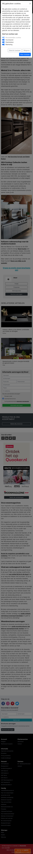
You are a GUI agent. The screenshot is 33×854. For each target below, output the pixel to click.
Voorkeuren (9, 40)
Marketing (9, 44)
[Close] (30, 3)
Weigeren (26, 50)
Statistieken (10, 42)
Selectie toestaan (15, 50)
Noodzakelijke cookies (13, 37)
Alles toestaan (25, 54)
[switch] (3, 40)
